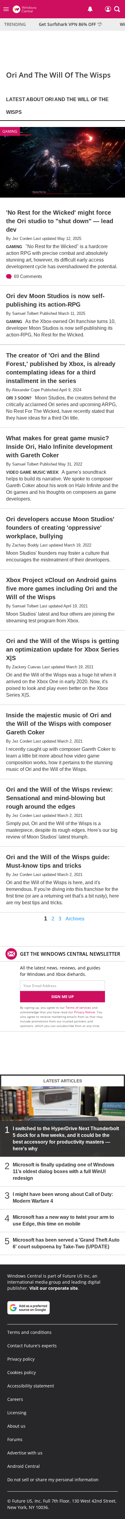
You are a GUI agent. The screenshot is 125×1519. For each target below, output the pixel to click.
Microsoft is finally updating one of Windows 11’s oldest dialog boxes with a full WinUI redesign (63, 1171)
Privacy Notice (84, 1012)
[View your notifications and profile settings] (90, 9)
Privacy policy (21, 1359)
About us (16, 1426)
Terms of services (79, 1007)
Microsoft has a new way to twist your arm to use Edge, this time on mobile (63, 1221)
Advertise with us (24, 1453)
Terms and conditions (29, 1332)
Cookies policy (21, 1372)
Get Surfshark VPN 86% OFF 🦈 (70, 24)
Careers (15, 1399)
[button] (117, 9)
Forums (14, 1439)
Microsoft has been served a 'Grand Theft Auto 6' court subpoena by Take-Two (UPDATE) (66, 1244)
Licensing (16, 1412)
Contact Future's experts (32, 1345)
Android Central (23, 1466)
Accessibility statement (30, 1386)
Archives (75, 918)
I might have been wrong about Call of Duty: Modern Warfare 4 (63, 1198)
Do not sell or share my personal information (53, 1479)
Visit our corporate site (53, 1288)
